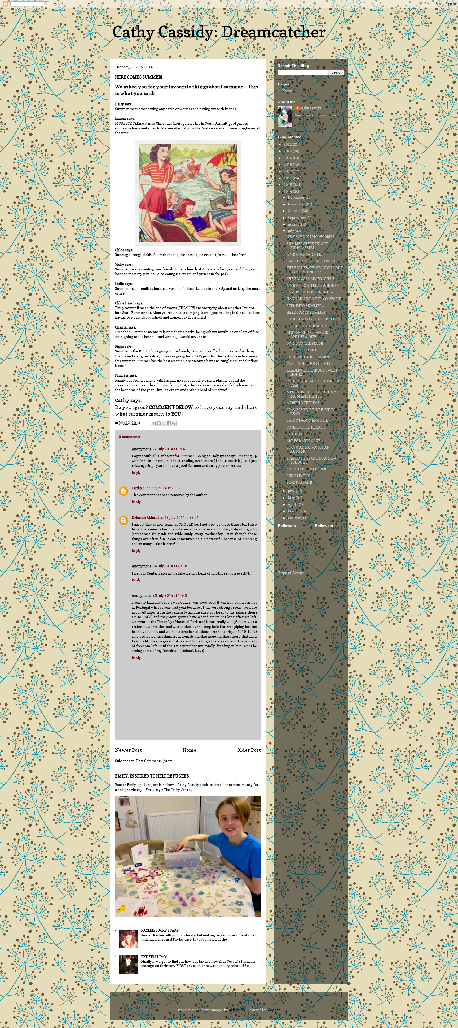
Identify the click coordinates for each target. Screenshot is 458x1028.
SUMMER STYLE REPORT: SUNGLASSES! (307, 245)
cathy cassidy (310, 108)
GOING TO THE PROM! (305, 343)
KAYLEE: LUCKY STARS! (160, 930)
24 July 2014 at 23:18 (170, 566)
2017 (288, 171)
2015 (288, 185)
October (295, 211)
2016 (288, 178)
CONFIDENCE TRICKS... (306, 427)
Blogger (273, 1010)
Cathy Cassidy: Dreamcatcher (219, 31)
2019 (288, 158)
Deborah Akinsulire (147, 517)
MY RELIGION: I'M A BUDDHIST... (314, 285)
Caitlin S (138, 488)
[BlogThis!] (158, 423)
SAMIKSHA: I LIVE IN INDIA (310, 292)
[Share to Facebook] (168, 423)
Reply (136, 472)
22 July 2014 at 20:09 (163, 488)
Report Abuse (291, 572)
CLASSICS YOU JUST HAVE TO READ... (311, 412)
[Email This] (153, 423)
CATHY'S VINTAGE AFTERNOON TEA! (313, 383)
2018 (288, 164)
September (297, 217)
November (297, 204)
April (292, 504)
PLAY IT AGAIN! (299, 482)
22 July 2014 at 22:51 (181, 517)
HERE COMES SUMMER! (306, 312)
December (296, 197)
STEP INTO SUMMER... (305, 306)
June (292, 491)
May (292, 498)
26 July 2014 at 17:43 (170, 595)
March (294, 511)
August (294, 224)
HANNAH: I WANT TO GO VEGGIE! (314, 299)
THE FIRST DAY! (154, 956)
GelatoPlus (237, 1010)
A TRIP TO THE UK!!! (303, 403)
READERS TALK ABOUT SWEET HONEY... (312, 372)
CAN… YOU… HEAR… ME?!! (309, 363)
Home (189, 750)
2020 (288, 151)
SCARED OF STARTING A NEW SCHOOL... (311, 460)
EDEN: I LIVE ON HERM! (306, 469)
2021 (288, 144)
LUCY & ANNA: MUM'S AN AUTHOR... (308, 449)
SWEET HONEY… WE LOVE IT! (311, 261)
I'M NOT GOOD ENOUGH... (308, 420)
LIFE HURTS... (298, 434)
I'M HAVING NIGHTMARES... (310, 357)
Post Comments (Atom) (155, 761)
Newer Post (128, 750)
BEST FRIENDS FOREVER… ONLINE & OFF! (309, 334)
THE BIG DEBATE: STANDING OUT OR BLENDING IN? (315, 270)
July (291, 231)
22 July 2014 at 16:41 (170, 449)
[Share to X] (163, 423)
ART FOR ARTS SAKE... (305, 441)
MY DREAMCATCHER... (305, 254)
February (295, 518)
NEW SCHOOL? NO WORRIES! (311, 237)
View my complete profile (315, 115)
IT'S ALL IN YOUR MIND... (307, 326)
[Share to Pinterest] (174, 423)
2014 (288, 191)
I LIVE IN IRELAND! (302, 350)
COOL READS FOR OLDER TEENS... (314, 319)
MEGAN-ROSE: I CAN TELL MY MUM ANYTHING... (311, 394)
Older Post (249, 750)
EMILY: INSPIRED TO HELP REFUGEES (152, 776)
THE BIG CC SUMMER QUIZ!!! (310, 279)
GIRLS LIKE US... (299, 476)
